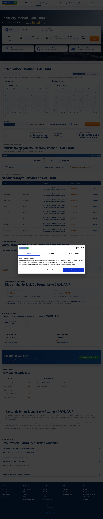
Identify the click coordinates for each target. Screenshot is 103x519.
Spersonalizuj (50, 270)
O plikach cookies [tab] (74, 253)
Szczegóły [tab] (51, 253)
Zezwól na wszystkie (73, 270)
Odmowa (29, 270)
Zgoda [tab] (29, 253)
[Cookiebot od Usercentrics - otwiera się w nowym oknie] (77, 248)
